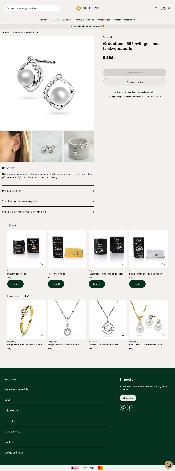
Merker (8, 400)
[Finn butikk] (156, 8)
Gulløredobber (32, 32)
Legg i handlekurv (135, 72)
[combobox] (32, 8)
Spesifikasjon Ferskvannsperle (19, 201)
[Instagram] (122, 407)
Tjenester (9, 421)
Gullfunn (9, 442)
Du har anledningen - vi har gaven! (86, 26)
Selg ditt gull (11, 410)
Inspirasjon (129, 19)
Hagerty (10, 271)
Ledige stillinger (13, 452)
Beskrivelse (8, 168)
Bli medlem (128, 398)
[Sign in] (160, 8)
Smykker (44, 19)
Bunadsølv (67, 19)
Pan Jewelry (108, 37)
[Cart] (169, 8)
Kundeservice (12, 431)
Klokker (55, 19)
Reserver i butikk (134, 82)
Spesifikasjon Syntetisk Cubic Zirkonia (24, 211)
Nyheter (117, 19)
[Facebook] (129, 407)
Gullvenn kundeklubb (16, 389)
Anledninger (104, 19)
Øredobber (18, 32)
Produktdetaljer (11, 190)
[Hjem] (87, 8)
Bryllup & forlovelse (84, 19)
